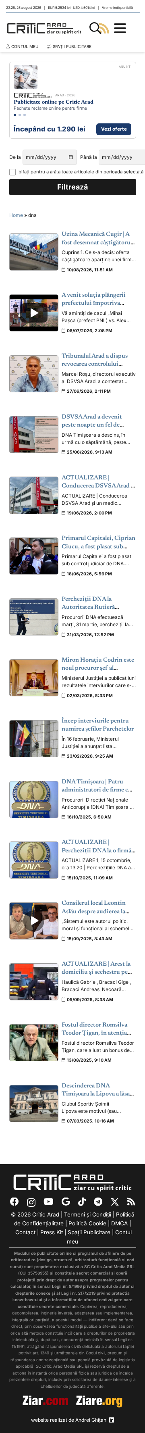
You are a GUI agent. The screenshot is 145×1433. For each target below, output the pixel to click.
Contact (25, 1232)
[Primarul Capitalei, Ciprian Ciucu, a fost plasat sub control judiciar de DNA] (34, 556)
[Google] (66, 1202)
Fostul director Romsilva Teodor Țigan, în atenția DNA (94, 1033)
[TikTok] (82, 1202)
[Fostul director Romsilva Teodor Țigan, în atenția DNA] (34, 1043)
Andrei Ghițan (90, 1420)
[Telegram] (98, 1202)
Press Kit (51, 1232)
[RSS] (131, 1202)
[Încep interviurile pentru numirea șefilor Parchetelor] (34, 739)
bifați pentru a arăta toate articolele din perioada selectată (77, 172)
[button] (95, 28)
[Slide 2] (20, 115)
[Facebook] (14, 1202)
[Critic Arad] (46, 28)
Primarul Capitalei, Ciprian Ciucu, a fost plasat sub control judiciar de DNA (98, 546)
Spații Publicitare (89, 1232)
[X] (114, 1202)
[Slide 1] (15, 115)
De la (15, 157)
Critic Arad (45, 1214)
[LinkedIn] (111, 1420)
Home (16, 215)
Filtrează (72, 187)
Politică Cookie (87, 1223)
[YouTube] (49, 1202)
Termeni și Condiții (87, 1214)
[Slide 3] (24, 115)
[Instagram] (31, 1202)
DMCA (119, 1223)
